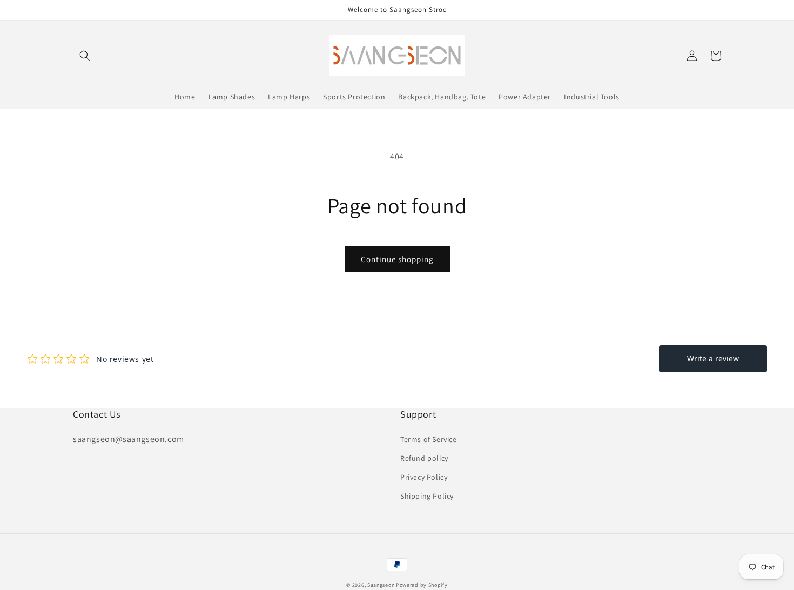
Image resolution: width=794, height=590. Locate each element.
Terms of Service (428, 439)
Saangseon (380, 584)
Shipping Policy (427, 496)
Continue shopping (397, 259)
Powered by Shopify (422, 584)
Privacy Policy (423, 477)
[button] (85, 56)
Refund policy (424, 458)
